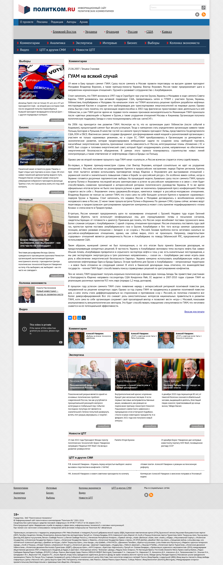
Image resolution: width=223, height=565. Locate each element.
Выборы (153, 43)
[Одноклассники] (75, 318)
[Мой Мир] (79, 318)
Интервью (110, 43)
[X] (84, 318)
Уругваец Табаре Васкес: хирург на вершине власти (182, 386)
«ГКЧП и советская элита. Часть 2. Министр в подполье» (189, 337)
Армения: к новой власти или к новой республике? (133, 386)
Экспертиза (84, 43)
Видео (24, 49)
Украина (91, 32)
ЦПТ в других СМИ (53, 49)
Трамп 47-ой (28, 96)
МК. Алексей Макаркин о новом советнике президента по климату (98, 473)
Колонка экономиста (184, 43)
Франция (112, 32)
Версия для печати (194, 311)
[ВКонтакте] (70, 318)
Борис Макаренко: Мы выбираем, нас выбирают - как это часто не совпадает (40, 242)
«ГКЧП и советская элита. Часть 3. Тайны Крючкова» (144, 337)
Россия (133, 32)
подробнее (57, 120)
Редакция (57, 22)
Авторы (71, 22)
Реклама (42, 22)
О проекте (26, 22)
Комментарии (30, 43)
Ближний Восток (64, 32)
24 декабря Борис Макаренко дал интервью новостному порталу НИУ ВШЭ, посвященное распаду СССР (182, 443)
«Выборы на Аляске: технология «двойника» (98, 337)
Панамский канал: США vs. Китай (37, 161)
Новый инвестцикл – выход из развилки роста (49, 293)
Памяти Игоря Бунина (124, 440)
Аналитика (57, 43)
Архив (84, 22)
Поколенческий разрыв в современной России (83, 386)
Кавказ (167, 32)
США (149, 32)
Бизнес (132, 43)
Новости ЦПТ (85, 49)
